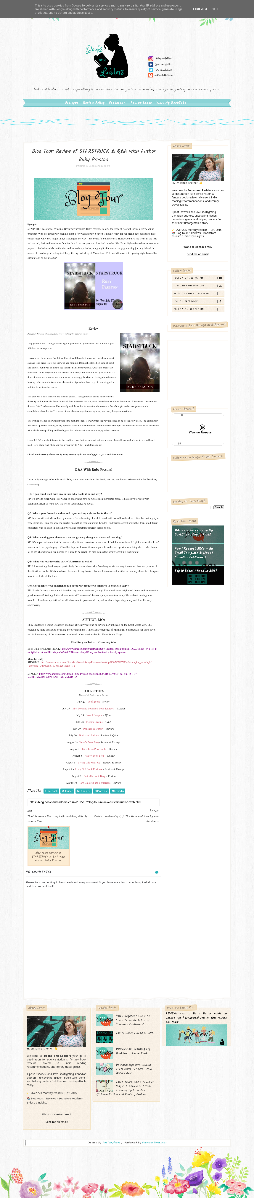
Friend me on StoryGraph (191, 293)
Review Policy (94, 103)
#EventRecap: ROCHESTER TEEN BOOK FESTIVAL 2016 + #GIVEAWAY (135, 1069)
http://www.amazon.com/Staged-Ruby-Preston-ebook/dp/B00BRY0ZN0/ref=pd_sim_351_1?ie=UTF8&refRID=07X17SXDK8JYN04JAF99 (82, 675)
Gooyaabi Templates (154, 1143)
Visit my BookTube (171, 103)
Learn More (200, 9)
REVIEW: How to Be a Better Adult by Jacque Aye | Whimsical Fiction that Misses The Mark (196, 1018)
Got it (215, 9)
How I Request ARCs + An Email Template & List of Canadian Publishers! (194, 553)
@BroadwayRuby (106, 642)
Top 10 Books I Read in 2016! (196, 571)
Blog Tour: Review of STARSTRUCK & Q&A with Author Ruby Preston (48, 857)
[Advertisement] (93, 967)
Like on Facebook (186, 301)
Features (116, 103)
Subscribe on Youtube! (189, 285)
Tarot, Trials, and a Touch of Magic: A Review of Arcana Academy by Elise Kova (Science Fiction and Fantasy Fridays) (125, 1088)
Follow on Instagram (188, 278)
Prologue (72, 103)
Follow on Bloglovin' (189, 309)
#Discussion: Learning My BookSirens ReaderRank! (194, 532)
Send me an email (197, 254)
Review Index (141, 103)
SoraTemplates (111, 1143)
